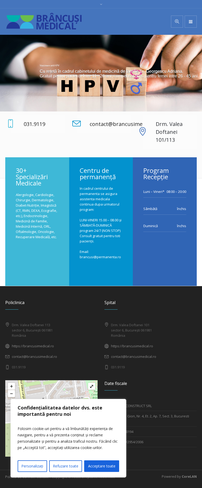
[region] (68, 438)
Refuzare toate (65, 466)
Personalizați (32, 466)
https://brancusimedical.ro (33, 346)
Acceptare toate (101, 466)
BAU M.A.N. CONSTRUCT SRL (130, 405)
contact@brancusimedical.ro (34, 356)
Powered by (179, 476)
